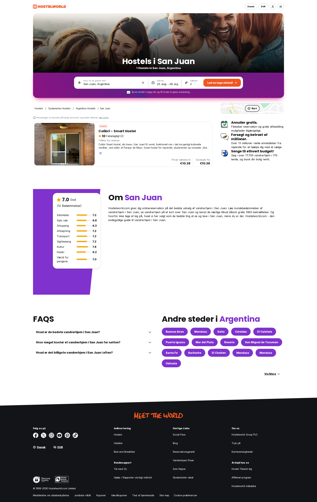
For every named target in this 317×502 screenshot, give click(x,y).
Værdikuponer (119, 495)
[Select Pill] (272, 6)
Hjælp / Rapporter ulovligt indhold (133, 477)
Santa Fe (172, 352)
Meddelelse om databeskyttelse (51, 495)
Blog (175, 443)
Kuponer (101, 495)
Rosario (229, 342)
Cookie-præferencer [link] (185, 495)
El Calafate (264, 331)
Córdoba (241, 331)
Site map (164, 495)
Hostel (103, 126)
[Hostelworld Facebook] (35, 435)
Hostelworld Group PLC (245, 434)
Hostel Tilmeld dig (242, 468)
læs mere (103, 117)
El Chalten (219, 352)
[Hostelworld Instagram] (51, 435)
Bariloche (194, 352)
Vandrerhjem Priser (183, 460)
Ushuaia (171, 363)
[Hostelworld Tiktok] (75, 435)
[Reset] (143, 83)
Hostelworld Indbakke (244, 486)
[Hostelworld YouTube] (59, 435)
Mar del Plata (205, 342)
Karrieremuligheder (242, 451)
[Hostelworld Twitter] (43, 435)
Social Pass (179, 434)
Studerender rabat (183, 477)
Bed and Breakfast (124, 451)
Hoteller (118, 443)
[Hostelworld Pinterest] (67, 435)
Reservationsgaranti (184, 451)
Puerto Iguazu (175, 342)
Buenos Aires (175, 331)
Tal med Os (120, 468)
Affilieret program (241, 477)
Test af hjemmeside (143, 495)
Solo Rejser (179, 468)
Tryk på (236, 443)
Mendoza (200, 331)
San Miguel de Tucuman (261, 342)
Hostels (118, 434)
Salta (221, 331)
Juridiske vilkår (82, 495)
